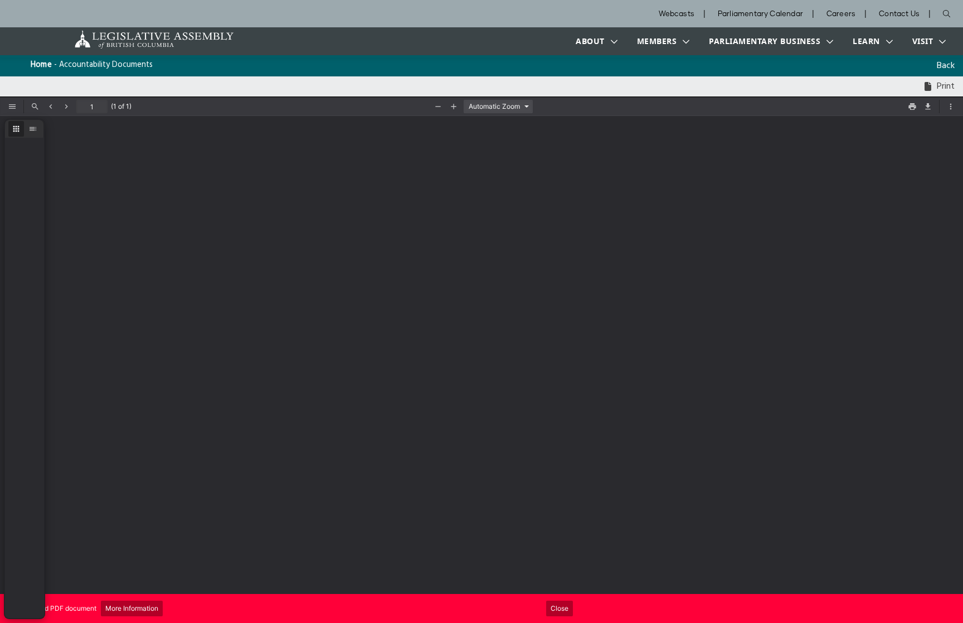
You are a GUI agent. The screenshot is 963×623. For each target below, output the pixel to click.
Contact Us (899, 14)
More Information (131, 608)
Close (559, 608)
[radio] (16, 129)
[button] (594, 41)
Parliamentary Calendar (760, 14)
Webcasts (676, 14)
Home (41, 65)
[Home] (119, 39)
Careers (840, 14)
